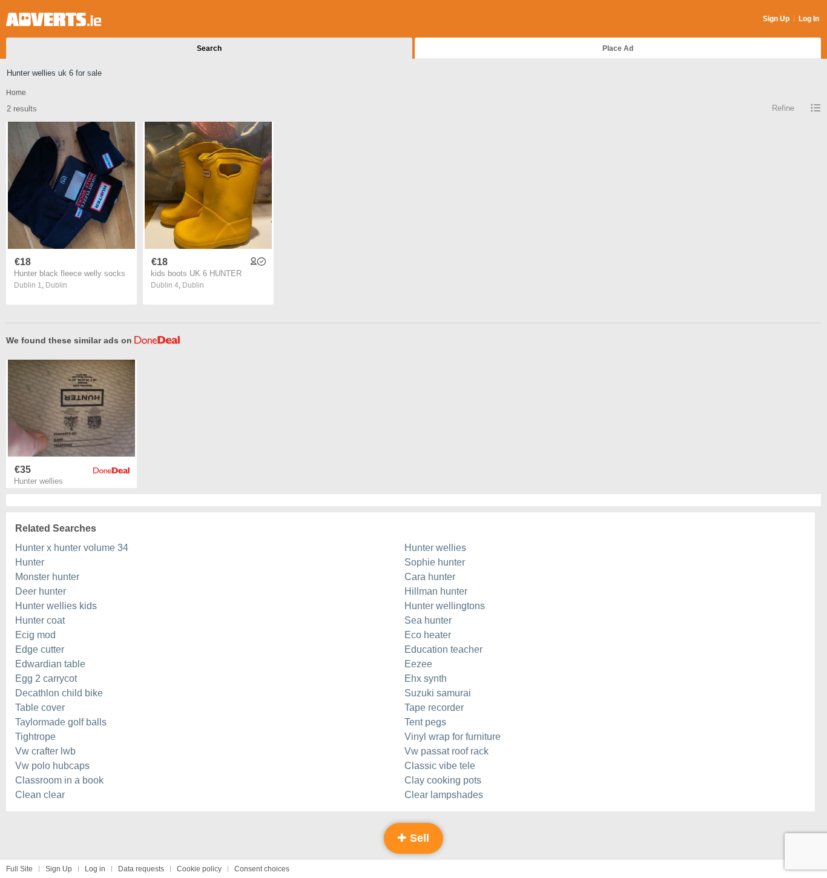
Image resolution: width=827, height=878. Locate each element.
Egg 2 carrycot (46, 678)
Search (209, 48)
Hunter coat (40, 620)
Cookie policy (199, 869)
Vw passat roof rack (446, 751)
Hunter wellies (435, 548)
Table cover (40, 707)
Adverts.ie (53, 19)
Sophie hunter (434, 562)
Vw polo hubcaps (52, 766)
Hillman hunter (435, 591)
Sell (418, 838)
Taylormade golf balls (61, 722)
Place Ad (617, 48)
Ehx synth (425, 678)
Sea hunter (428, 620)
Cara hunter (429, 577)
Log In (809, 19)
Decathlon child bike (59, 693)
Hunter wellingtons (444, 606)
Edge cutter (39, 649)
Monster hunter (47, 577)
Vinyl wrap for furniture (452, 736)
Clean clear (40, 795)
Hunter (29, 562)
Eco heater (427, 635)
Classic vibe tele (439, 766)
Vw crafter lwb (45, 751)
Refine (783, 108)
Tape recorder (434, 707)
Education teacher (443, 649)
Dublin (56, 285)
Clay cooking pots (442, 780)
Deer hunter (40, 591)
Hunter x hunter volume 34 (71, 548)
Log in (95, 869)
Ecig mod (35, 635)
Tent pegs (425, 722)
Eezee (418, 664)
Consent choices (261, 869)
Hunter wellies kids (56, 606)
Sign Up (776, 19)
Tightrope (35, 736)
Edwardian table (50, 664)
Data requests (141, 869)
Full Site (19, 869)
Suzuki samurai (437, 693)
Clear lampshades (443, 795)
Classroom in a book (59, 780)
